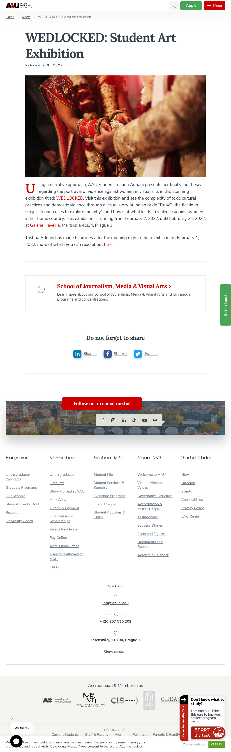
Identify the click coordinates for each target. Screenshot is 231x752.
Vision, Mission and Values (153, 485)
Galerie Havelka (45, 225)
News (26, 17)
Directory (188, 483)
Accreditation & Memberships (149, 506)
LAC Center (190, 516)
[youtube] (144, 420)
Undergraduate (62, 474)
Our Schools (15, 496)
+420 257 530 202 (115, 621)
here (108, 245)
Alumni (120, 734)
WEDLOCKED (69, 198)
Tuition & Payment (64, 508)
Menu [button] (217, 5)
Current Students (65, 734)
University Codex (19, 521)
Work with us (192, 499)
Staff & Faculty (96, 734)
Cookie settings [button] (193, 744)
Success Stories (150, 525)
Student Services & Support (109, 485)
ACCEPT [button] (217, 744)
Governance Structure (154, 496)
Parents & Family (166, 734)
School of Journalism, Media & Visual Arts (112, 286)
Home (10, 17)
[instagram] (113, 420)
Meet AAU (58, 499)
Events (186, 491)
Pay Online (58, 537)
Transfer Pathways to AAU (66, 556)
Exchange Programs (110, 496)
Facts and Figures (151, 534)
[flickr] (155, 420)
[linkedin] (123, 420)
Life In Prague (105, 504)
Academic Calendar (153, 555)
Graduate (57, 483)
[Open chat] (16, 741)
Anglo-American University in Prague (19, 5)
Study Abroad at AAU (23, 504)
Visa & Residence (63, 529)
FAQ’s (55, 567)
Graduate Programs (21, 487)
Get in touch (225, 305)
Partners (139, 734)
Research (13, 512)
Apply (191, 5)
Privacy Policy (192, 508)
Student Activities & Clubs (109, 515)
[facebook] (103, 420)
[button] (173, 5)
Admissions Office (64, 546)
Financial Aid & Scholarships (62, 518)
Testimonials (147, 517)
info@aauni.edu (116, 602)
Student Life (103, 474)
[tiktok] (134, 420)
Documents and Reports (150, 544)
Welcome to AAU (151, 474)
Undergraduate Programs (18, 477)
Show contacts (115, 651)
